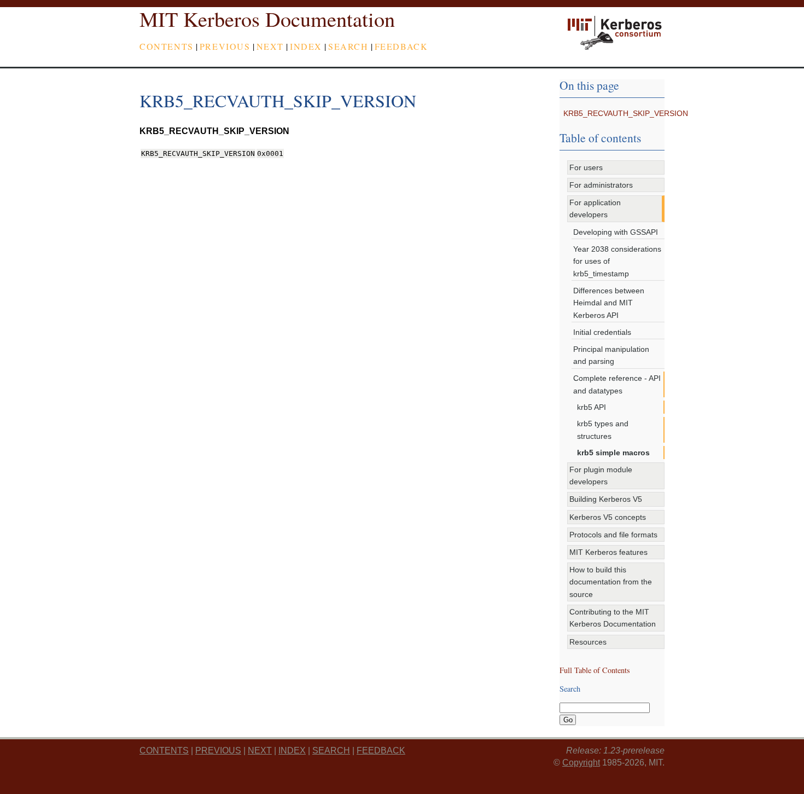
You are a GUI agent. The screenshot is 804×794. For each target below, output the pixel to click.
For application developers (595, 208)
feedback (401, 46)
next (270, 46)
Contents (166, 46)
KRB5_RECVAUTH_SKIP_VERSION (625, 113)
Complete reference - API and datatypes (617, 384)
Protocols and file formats (613, 534)
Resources (588, 641)
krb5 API (591, 407)
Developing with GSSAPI (615, 232)
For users (586, 167)
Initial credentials (602, 332)
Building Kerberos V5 (605, 499)
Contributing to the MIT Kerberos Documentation (612, 617)
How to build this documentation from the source (610, 582)
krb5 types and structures (602, 429)
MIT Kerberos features (608, 552)
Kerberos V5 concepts (607, 517)
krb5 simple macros (613, 452)
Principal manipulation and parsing (611, 355)
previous (225, 46)
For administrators (601, 185)
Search (348, 46)
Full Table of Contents (595, 670)
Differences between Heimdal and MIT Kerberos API (608, 303)
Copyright (581, 762)
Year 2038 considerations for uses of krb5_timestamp (617, 261)
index (306, 46)
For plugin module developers (600, 475)
